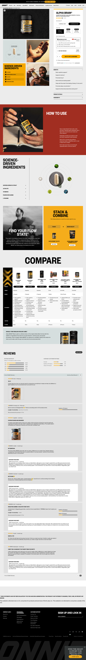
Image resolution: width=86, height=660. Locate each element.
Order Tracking (34, 616)
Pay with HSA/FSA (35, 625)
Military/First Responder (20, 622)
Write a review (79, 352)
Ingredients (57, 97)
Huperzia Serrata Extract (10, 185)
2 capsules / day (74, 24)
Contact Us (33, 614)
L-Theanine (5, 198)
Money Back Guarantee (34, 622)
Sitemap (5, 618)
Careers (5, 616)
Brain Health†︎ (70, 226)
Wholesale (19, 617)
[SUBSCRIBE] (81, 616)
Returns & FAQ (34, 618)
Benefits (56, 69)
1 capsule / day (62, 24)
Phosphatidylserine (8, 195)
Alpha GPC (5, 188)
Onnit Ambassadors (21, 615)
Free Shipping (34, 620)
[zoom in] (23, 60)
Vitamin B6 (5, 192)
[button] (85, 1)
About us (5, 614)
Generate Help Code (35, 627)
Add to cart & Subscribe (71, 56)
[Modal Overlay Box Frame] (43, 1)
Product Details (58, 94)
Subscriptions (20, 619)
